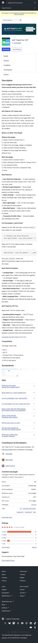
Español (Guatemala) (12, 619)
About (4, 571)
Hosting (4, 577)
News (3, 574)
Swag (22, 596)
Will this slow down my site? (11, 423)
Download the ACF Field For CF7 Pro (14, 337)
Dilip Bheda (9, 460)
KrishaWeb (17, 43)
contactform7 (28, 512)
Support (6, 74)
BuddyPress (6, 611)
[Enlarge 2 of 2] (34, 371)
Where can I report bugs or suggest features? (10, 435)
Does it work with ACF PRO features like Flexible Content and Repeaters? (14, 409)
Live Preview (17, 49)
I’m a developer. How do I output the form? (16, 404)
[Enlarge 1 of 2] (16, 371)
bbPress (5, 608)
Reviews (6, 61)
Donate (23, 593)
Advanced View (7, 517)
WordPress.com (8, 601)
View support (18, 477)
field (34, 512)
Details (6, 56)
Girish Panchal (10, 466)
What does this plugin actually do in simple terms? (11, 386)
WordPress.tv (7, 596)
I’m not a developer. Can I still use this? (14, 398)
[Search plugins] (20, 20)
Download (6, 49)
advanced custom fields (29, 508)
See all (34, 547)
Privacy (4, 581)
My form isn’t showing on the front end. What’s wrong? (11, 428)
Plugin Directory (6, 8)
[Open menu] (35, 2)
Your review (5, 547)
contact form (20, 512)
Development (8, 70)
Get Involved (24, 586)
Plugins (22, 577)
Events (22, 589)
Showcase (23, 571)
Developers (5, 593)
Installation (7, 65)
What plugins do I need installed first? (14, 393)
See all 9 (33, 504)
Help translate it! (19, 14)
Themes (22, 574)
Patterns (22, 581)
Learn (3, 586)
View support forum (8, 560)
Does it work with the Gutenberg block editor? (10, 416)
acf (21, 508)
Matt (4, 605)
